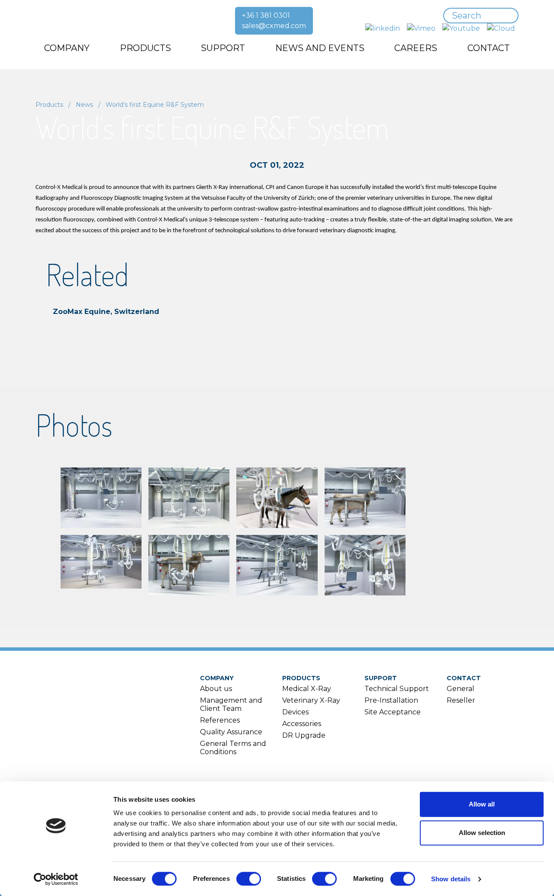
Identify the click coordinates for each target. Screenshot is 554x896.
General (460, 689)
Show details (450, 879)
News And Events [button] (319, 48)
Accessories (301, 724)
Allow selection (482, 832)
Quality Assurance (231, 732)
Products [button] (145, 48)
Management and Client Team (231, 704)
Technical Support (396, 689)
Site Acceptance (392, 712)
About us (216, 689)
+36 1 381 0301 (266, 15)
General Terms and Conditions (233, 747)
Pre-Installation (391, 700)
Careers (415, 48)
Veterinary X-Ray (311, 700)
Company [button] (67, 48)
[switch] (248, 879)
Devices (295, 712)
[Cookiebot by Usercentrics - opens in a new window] (56, 879)
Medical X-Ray (306, 689)
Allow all (482, 804)
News (84, 105)
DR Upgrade (303, 735)
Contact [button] (488, 48)
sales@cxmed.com (274, 26)
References (220, 720)
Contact (464, 678)
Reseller (461, 700)
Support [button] (223, 48)
